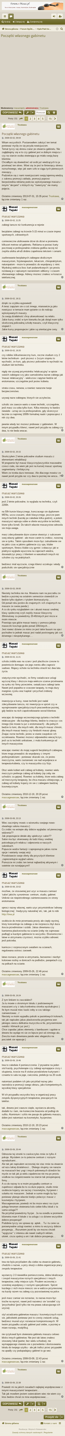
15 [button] (50, 118)
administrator (32, 108)
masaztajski (19, 108)
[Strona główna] (32, 6)
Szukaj (7, 22)
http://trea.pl (8, 914)
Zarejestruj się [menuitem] (61, 17)
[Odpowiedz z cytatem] (58, 126)
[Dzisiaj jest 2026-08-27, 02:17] (57, 29)
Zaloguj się (20, 22)
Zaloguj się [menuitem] (55, 17)
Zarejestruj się (36, 22)
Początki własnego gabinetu (23, 35)
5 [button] (43, 118)
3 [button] (34, 118)
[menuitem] (61, 29)
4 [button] (38, 118)
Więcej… (6, 17)
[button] (21, 119)
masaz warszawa (13, 216)
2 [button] (30, 118)
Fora (12, 17)
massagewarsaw (30, 207)
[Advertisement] (32, 72)
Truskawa (44, 108)
